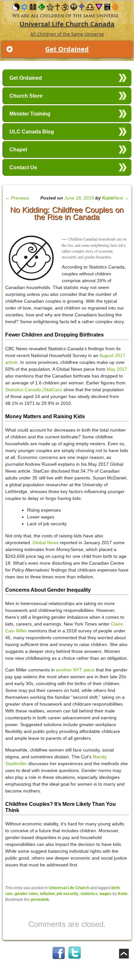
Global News (46, 542)
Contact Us (23, 167)
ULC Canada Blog (31, 131)
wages (106, 893)
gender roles (26, 893)
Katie (108, 197)
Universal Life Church (69, 888)
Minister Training (29, 114)
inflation (47, 893)
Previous (17, 197)
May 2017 (117, 369)
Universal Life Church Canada (67, 24)
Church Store (26, 96)
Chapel (18, 149)
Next (121, 197)
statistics (89, 893)
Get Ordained (67, 49)
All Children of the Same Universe (67, 34)
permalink (40, 899)
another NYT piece (75, 669)
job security (67, 893)
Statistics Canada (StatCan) (33, 389)
